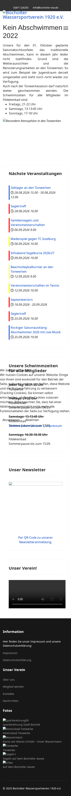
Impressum (53, 426)
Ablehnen (32, 420)
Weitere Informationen (25, 426)
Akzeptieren (11, 420)
